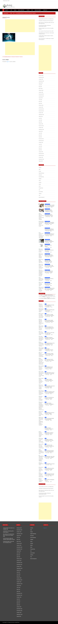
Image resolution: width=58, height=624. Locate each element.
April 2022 (18, 591)
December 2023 (19, 562)
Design (40, 171)
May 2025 (40, 86)
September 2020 (41, 159)
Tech (39, 195)
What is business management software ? (49, 480)
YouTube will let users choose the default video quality (49, 469)
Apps (39, 169)
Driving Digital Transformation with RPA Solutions (49, 349)
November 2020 (41, 155)
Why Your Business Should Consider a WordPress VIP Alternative (49, 354)
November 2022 (41, 125)
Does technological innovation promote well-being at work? (49, 474)
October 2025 (41, 79)
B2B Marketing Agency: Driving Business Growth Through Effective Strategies (49, 215)
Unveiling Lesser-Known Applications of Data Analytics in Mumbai (49, 338)
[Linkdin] (54, 0)
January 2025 (41, 92)
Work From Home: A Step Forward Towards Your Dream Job (50, 266)
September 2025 (19, 533)
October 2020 (41, 157)
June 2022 (40, 133)
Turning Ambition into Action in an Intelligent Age (49, 305)
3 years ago (47, 235)
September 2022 (41, 129)
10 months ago (47, 316)
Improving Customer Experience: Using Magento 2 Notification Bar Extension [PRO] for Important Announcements (49, 404)
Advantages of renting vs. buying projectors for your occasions (49, 440)
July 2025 (40, 84)
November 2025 (41, 77)
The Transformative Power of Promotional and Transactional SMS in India (50, 234)
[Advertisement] (20, 25)
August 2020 (19, 616)
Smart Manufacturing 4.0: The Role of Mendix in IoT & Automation (49, 344)
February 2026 (41, 75)
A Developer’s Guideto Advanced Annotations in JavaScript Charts (49, 380)
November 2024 (19, 549)
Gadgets (40, 178)
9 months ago (47, 311)
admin (52, 216)
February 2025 (41, 90)
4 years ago (47, 247)
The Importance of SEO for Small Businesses (49, 279)
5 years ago (47, 256)
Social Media (41, 191)
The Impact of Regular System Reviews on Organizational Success (49, 392)
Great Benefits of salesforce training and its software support (49, 433)
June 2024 (40, 99)
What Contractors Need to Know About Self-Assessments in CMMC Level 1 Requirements (49, 360)
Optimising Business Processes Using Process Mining (49, 413)
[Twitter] (52, 0)
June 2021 (40, 146)
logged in (8, 61)
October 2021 (41, 142)
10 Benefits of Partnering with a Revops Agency (46, 20)
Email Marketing (41, 176)
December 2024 (19, 547)
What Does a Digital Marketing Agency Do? (48, 261)
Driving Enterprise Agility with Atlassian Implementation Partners (49, 321)
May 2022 (18, 589)
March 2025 (40, 88)
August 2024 (41, 97)
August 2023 (41, 116)
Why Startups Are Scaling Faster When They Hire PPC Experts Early (49, 315)
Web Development (41, 197)
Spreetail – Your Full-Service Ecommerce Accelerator (49, 398)
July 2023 (40, 118)
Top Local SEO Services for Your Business (49, 250)
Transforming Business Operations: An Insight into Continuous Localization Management (49, 241)
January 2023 (41, 123)
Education (54, 295)
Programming (53, 296)
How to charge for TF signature (48, 246)
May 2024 (40, 101)
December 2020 (41, 153)
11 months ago (47, 322)
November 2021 (41, 140)
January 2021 (41, 151)
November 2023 (19, 564)
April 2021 (18, 604)
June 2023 (40, 120)
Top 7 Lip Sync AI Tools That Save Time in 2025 (49, 333)
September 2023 (41, 114)
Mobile (40, 184)
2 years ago (47, 224)
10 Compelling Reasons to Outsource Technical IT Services (12, 56)
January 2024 (41, 107)
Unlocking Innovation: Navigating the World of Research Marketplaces (48, 210)
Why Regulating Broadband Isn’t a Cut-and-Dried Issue (49, 451)
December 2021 (41, 138)
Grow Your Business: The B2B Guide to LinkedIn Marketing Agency (49, 206)
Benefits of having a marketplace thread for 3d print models (49, 428)
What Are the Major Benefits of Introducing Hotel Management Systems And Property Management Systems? (49, 419)
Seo (39, 189)
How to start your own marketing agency (48, 284)
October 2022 (41, 127)
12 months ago (47, 216)
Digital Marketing (47, 221)
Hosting (40, 182)
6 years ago (47, 285)
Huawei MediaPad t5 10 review (50, 463)
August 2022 (41, 131)
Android (40, 167)
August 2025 (19, 535)
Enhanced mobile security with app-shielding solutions (49, 386)
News (51, 296)
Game (40, 180)
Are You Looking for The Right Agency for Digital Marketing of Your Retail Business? (49, 272)
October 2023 (41, 112)
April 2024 (40, 103)
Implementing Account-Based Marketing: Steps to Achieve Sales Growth (49, 223)
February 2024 (41, 105)
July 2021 (40, 144)
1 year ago (47, 361)
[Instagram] (53, 0)
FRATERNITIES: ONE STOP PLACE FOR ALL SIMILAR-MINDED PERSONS (49, 457)
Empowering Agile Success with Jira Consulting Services (49, 327)
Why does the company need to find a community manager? (50, 289)
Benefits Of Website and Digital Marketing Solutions (49, 255)
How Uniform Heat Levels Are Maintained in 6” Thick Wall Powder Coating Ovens (49, 373)
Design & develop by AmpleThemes (13, 622)
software (40, 193)
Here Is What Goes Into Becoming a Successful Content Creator (50, 446)
